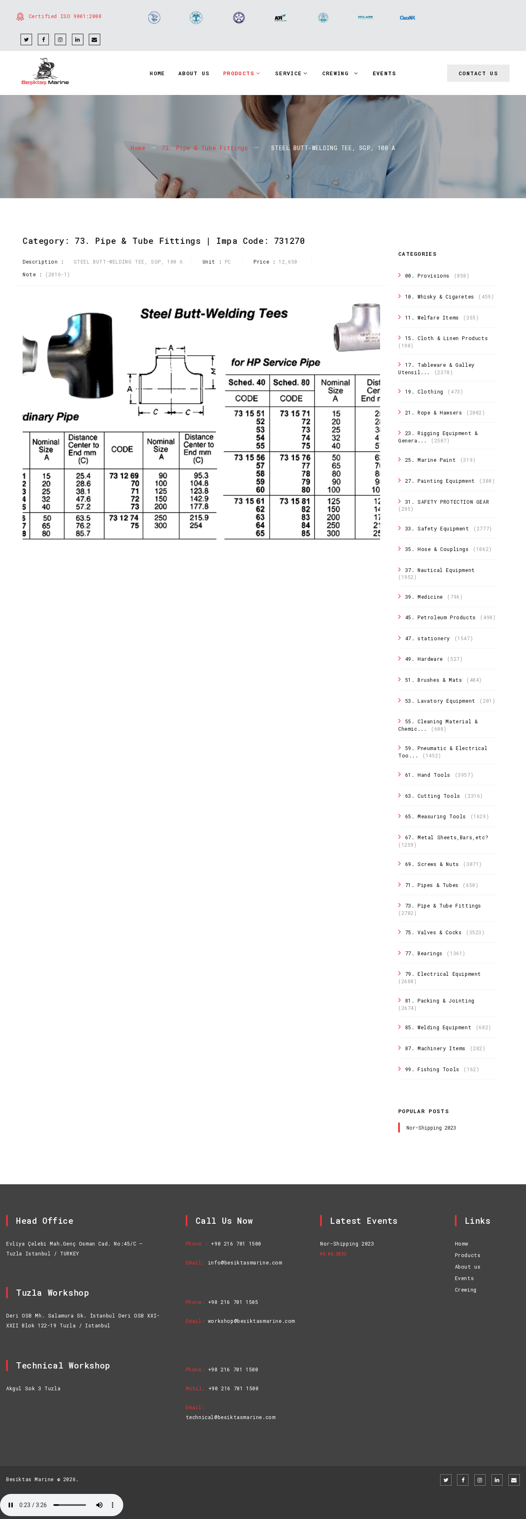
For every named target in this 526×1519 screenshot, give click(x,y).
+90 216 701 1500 (236, 1243)
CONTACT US (478, 73)
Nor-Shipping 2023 (431, 1127)
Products (468, 1255)
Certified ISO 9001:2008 (65, 16)
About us (468, 1266)
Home (138, 148)
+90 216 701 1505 (233, 1302)
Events (464, 1278)
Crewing (466, 1289)
